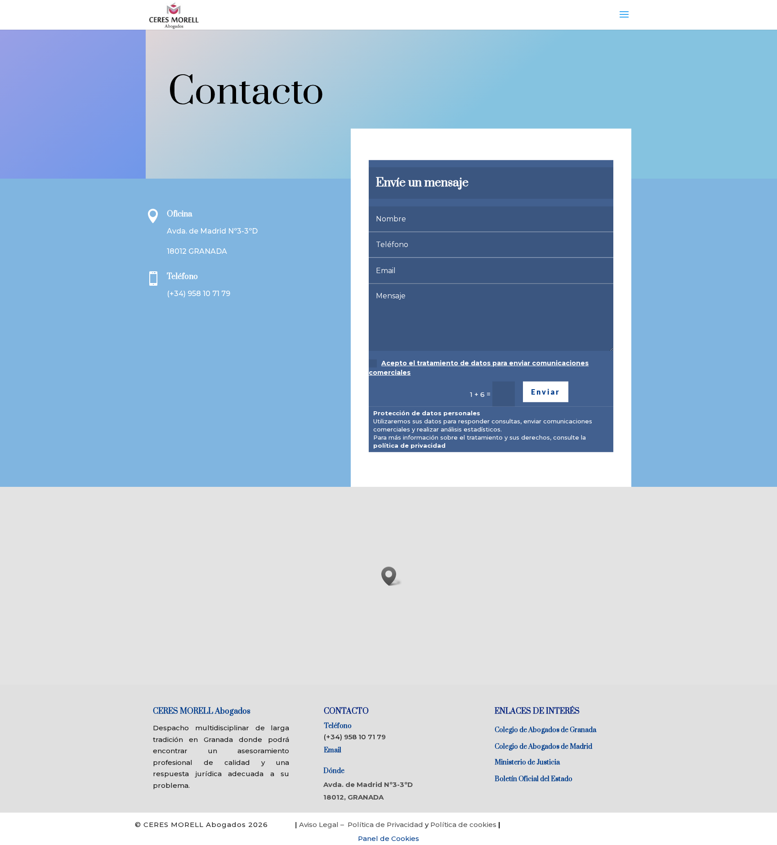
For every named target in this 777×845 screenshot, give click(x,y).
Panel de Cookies (388, 838)
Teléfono (338, 726)
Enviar (545, 391)
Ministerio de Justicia (527, 762)
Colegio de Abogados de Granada (545, 730)
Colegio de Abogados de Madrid (543, 746)
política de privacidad (409, 445)
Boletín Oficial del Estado (533, 779)
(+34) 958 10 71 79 (355, 737)
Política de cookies (464, 824)
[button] (391, 576)
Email (332, 750)
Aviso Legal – (320, 824)
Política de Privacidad (385, 824)
